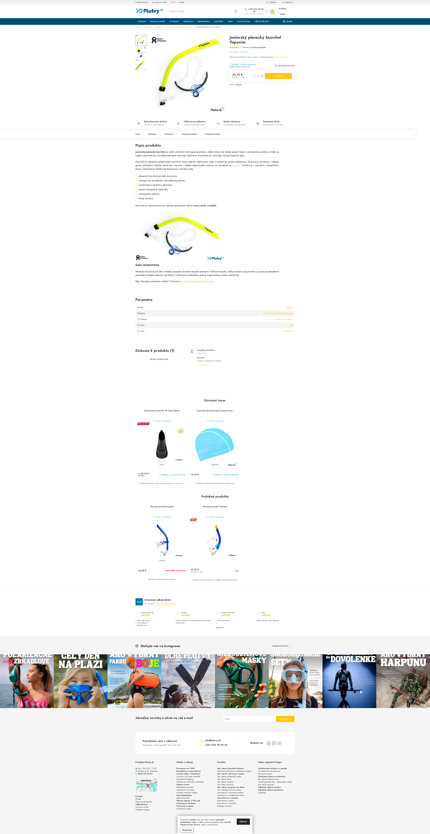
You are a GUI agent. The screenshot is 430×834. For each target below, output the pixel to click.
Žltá (291, 325)
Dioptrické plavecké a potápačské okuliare (234, 771)
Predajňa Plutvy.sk (141, 2)
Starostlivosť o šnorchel (226, 803)
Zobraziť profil (280, 646)
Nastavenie (187, 830)
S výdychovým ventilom (283, 319)
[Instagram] (274, 743)
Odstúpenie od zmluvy (185, 790)
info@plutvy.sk (213, 740)
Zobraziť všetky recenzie (166, 603)
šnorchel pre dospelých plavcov (197, 281)
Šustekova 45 (143, 771)
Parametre (152, 134)
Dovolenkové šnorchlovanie (269, 771)
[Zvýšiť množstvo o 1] (262, 76)
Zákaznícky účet (182, 798)
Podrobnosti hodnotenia (258, 47)
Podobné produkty (212, 134)
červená (162, 560)
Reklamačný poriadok (185, 787)
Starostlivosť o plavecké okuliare (230, 792)
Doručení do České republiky (188, 776)
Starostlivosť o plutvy (225, 800)
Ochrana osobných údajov (187, 792)
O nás (173, 2)
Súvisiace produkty (189, 134)
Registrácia (289, 2)
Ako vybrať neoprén (225, 782)
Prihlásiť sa (285, 719)
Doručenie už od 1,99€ (286, 65)
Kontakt (181, 2)
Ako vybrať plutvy (224, 779)
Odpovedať (204, 365)
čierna (162, 464)
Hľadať (236, 11)
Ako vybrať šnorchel (225, 784)
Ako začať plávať (265, 774)
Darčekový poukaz (183, 808)
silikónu (236, 165)
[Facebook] (268, 743)
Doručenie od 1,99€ (159, 2)
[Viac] (288, 21)
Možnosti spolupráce (143, 801)
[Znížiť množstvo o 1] (255, 76)
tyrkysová (215, 464)
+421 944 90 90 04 (255, 10)
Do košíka (278, 76)
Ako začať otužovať (266, 784)
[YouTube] (279, 743)
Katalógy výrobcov (224, 806)
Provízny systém (142, 807)
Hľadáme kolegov (142, 809)
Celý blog (262, 792)
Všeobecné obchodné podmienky (190, 782)
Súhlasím (243, 821)
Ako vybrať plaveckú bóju (268, 779)
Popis (137, 134)
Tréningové (288, 331)
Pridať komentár (159, 359)
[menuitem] (141, 21)
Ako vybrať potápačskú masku (229, 776)
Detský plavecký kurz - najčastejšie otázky (275, 782)
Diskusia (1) (169, 134)
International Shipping (185, 779)
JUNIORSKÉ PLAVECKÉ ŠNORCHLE (278, 313)
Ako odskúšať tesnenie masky (229, 790)
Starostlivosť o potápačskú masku (230, 795)
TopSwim (238, 84)
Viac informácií (281, 57)
